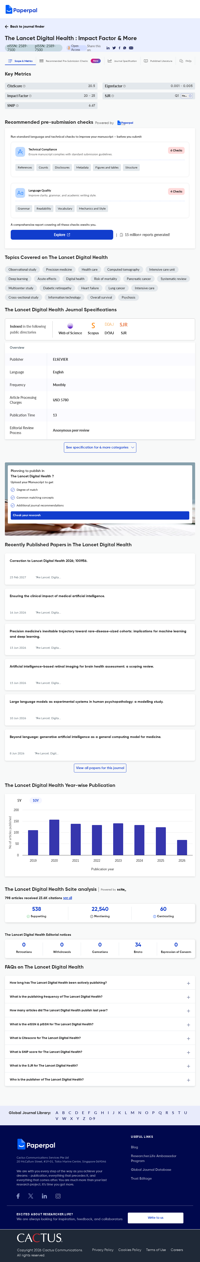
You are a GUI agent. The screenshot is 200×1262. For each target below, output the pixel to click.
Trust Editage (141, 1178)
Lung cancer (117, 288)
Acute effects (47, 279)
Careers (177, 1250)
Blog (134, 1147)
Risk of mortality (105, 279)
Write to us (155, 1217)
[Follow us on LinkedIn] (44, 1195)
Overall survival (101, 297)
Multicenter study (21, 288)
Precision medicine (59, 269)
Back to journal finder (27, 26)
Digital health (75, 279)
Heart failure (90, 288)
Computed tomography (123, 269)
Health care (90, 269)
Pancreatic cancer (139, 279)
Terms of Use (156, 1250)
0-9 (92, 1118)
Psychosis (128, 297)
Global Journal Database (151, 1170)
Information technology (64, 297)
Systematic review (173, 279)
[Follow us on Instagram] (58, 1195)
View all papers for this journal (100, 768)
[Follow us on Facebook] (18, 1195)
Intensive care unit (162, 269)
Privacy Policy (102, 1250)
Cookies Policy (129, 1250)
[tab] (100, 983)
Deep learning (18, 279)
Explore (59, 235)
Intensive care (144, 288)
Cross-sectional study (24, 297)
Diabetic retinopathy (57, 288)
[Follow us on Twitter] (30, 1195)
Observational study (22, 269)
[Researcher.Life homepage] (74, 1144)
